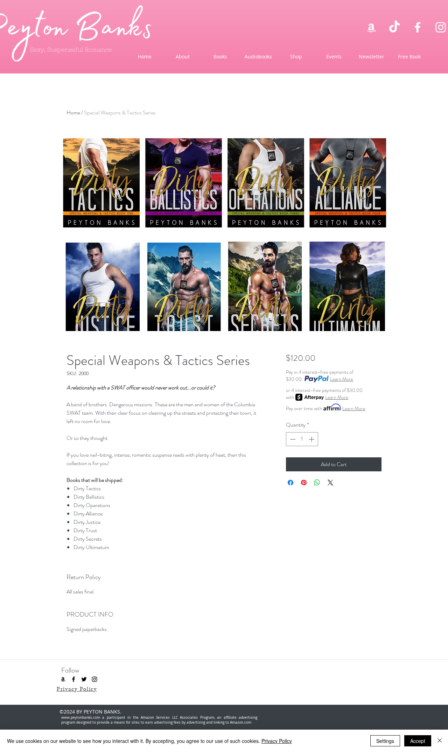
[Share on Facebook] (290, 482)
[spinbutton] (302, 439)
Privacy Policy (276, 740)
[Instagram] (441, 27)
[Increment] (312, 439)
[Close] (439, 740)
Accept (417, 740)
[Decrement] (292, 439)
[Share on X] (330, 482)
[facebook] (418, 27)
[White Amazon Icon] (371, 27)
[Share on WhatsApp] (317, 482)
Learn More (341, 378)
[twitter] (84, 679)
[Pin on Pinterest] (304, 482)
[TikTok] (394, 27)
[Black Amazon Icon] (62, 679)
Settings (385, 740)
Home (73, 112)
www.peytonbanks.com (80, 717)
